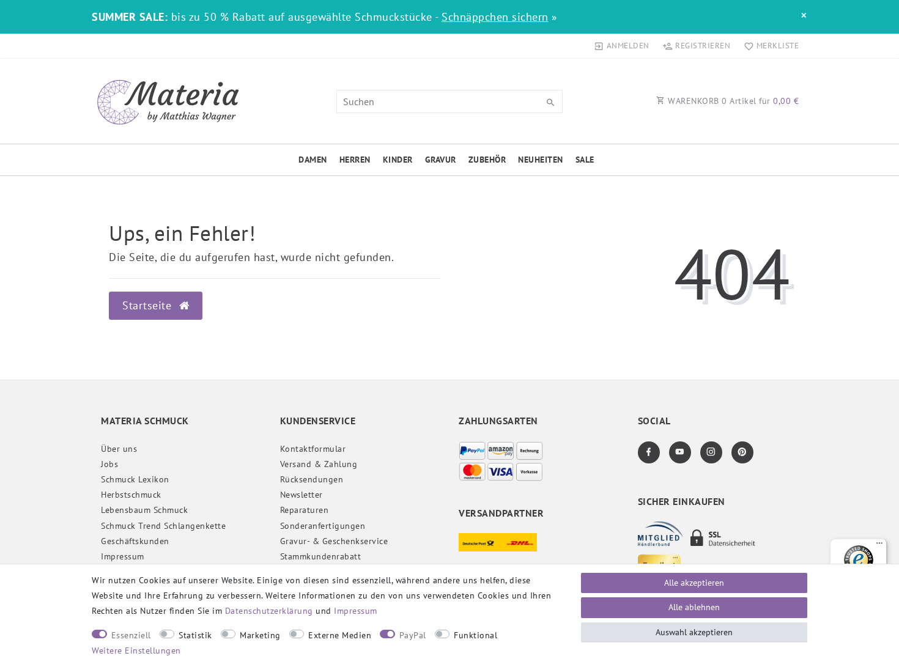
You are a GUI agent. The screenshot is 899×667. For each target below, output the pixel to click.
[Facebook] (649, 452)
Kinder (398, 159)
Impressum (122, 556)
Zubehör (487, 159)
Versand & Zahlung (319, 464)
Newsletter (301, 494)
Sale (584, 159)
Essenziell (131, 635)
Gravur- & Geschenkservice (334, 541)
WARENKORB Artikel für (732, 100)
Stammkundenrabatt (320, 556)
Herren (355, 159)
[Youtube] (680, 452)
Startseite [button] (148, 305)
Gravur (440, 159)
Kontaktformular (313, 448)
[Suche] (550, 102)
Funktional (475, 635)
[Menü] (879, 546)
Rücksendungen (312, 479)
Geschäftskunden (135, 541)
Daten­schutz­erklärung (269, 610)
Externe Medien (339, 635)
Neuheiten (540, 159)
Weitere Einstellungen (136, 650)
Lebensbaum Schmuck (144, 509)
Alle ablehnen (694, 607)
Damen (312, 159)
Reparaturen (304, 509)
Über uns (119, 448)
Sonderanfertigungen (323, 525)
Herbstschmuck (131, 494)
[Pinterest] (742, 452)
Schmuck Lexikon (135, 479)
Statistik (195, 635)
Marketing (260, 635)
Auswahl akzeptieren (694, 632)
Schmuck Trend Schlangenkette (163, 525)
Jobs (109, 464)
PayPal (412, 635)
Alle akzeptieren (694, 582)
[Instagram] (711, 452)
